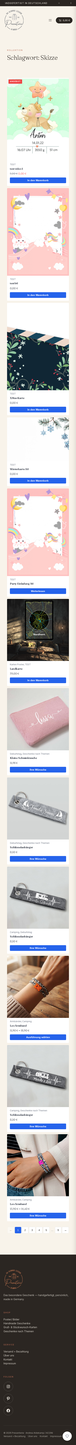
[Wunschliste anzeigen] (67, 1436)
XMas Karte (17, 398)
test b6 (14, 283)
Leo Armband (18, 1025)
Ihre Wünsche (38, 769)
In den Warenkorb (38, 180)
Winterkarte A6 (19, 469)
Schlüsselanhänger (21, 847)
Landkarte (16, 668)
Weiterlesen (38, 591)
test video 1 (16, 168)
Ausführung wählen (38, 1037)
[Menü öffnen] (50, 20)
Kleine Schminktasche (23, 758)
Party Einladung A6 (22, 583)
